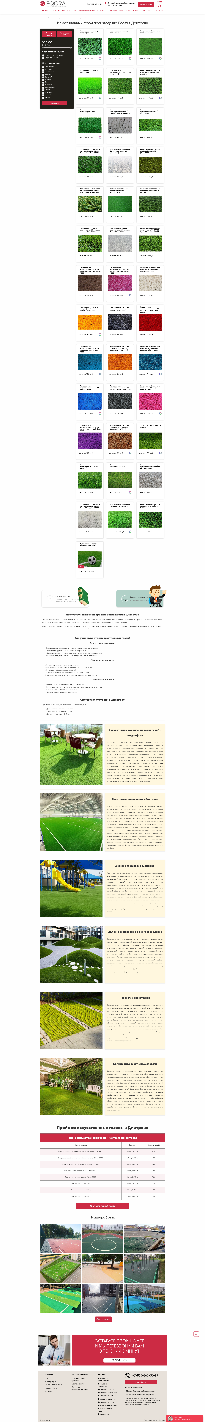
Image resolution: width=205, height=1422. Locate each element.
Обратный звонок (141, 1382)
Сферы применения (86, 11)
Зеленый (48, 77)
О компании (111, 11)
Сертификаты (78, 1384)
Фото (121, 11)
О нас (47, 1378)
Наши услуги (50, 1382)
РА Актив (162, 1420)
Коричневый (50, 87)
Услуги (100, 11)
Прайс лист (146, 11)
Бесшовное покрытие (103, 1385)
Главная (43, 18)
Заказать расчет (146, 4)
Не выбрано (49, 67)
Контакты (158, 11)
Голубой (48, 79)
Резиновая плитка (106, 1389)
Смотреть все (103, 1319)
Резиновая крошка (106, 1402)
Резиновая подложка (107, 1393)
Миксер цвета (49, 34)
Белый (47, 97)
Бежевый (48, 92)
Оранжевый (49, 72)
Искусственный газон (105, 1410)
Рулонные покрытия (106, 1399)
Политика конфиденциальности (81, 1388)
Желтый (48, 74)
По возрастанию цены (54, 55)
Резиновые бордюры (107, 1396)
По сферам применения (103, 1379)
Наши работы (51, 1388)
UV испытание (58, 11)
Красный (48, 69)
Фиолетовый (50, 85)
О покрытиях (133, 11)
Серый (47, 90)
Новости (71, 11)
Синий (47, 82)
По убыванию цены (52, 58)
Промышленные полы (107, 1405)
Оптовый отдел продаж (79, 1379)
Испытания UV (64, 34)
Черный (48, 95)
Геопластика (103, 1414)
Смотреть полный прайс (102, 1206)
